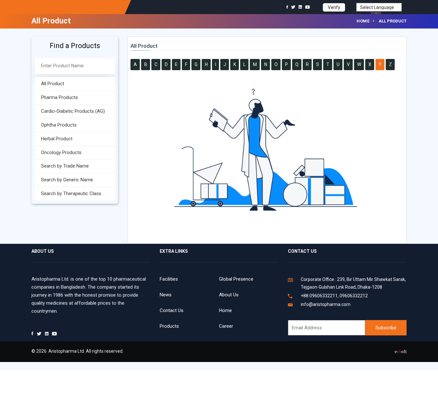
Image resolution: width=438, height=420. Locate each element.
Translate (392, 13)
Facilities (169, 279)
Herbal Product (51, 139)
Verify (334, 7)
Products (169, 326)
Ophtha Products (54, 125)
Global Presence (236, 279)
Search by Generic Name (62, 180)
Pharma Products (54, 97)
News (166, 295)
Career (226, 326)
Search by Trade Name (60, 166)
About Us (229, 295)
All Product (47, 83)
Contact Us (171, 310)
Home (363, 21)
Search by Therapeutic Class (66, 193)
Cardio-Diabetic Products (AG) (68, 111)
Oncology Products (56, 152)
